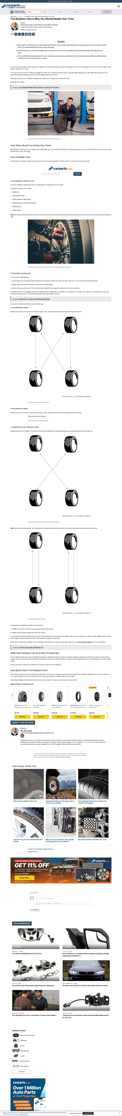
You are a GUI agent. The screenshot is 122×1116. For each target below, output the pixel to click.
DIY (20, 16)
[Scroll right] (109, 690)
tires (38, 69)
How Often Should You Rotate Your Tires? (91, 834)
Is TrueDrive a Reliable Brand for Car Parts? (27, 948)
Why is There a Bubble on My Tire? (24, 795)
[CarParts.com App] (28, 1073)
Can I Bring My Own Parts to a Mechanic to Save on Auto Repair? (34, 1009)
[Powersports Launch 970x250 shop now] (61, 864)
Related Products (18, 1025)
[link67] (59, 691)
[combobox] (34, 12)
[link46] (15, 34)
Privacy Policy (24, 1114)
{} (57, 897)
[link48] (26, 34)
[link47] (22, 34)
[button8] (37, 898)
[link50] (33, 34)
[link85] (29, 817)
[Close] (119, 1113)
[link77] (97, 691)
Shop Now (22, 711)
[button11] (44, 898)
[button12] (46, 898)
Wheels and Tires (48, 843)
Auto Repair (14, 16)
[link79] (29, 778)
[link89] (93, 817)
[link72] (78, 691)
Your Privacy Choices (75, 1113)
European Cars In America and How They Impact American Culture (85, 979)
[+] (60, 897)
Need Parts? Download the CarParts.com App (60, 1)
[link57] (22, 691)
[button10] (42, 898)
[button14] (51, 898)
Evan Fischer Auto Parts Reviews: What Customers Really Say (33, 979)
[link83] (93, 778)
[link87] (61, 817)
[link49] (29, 34)
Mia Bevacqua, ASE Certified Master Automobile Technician (39, 24)
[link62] (41, 691)
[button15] (53, 898)
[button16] (55, 898)
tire (36, 845)
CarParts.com (28, 679)
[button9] (39, 898)
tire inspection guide (84, 637)
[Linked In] (22, 730)
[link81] (61, 778)
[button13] (48, 898)
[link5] (14, 6)
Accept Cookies (88, 1113)
